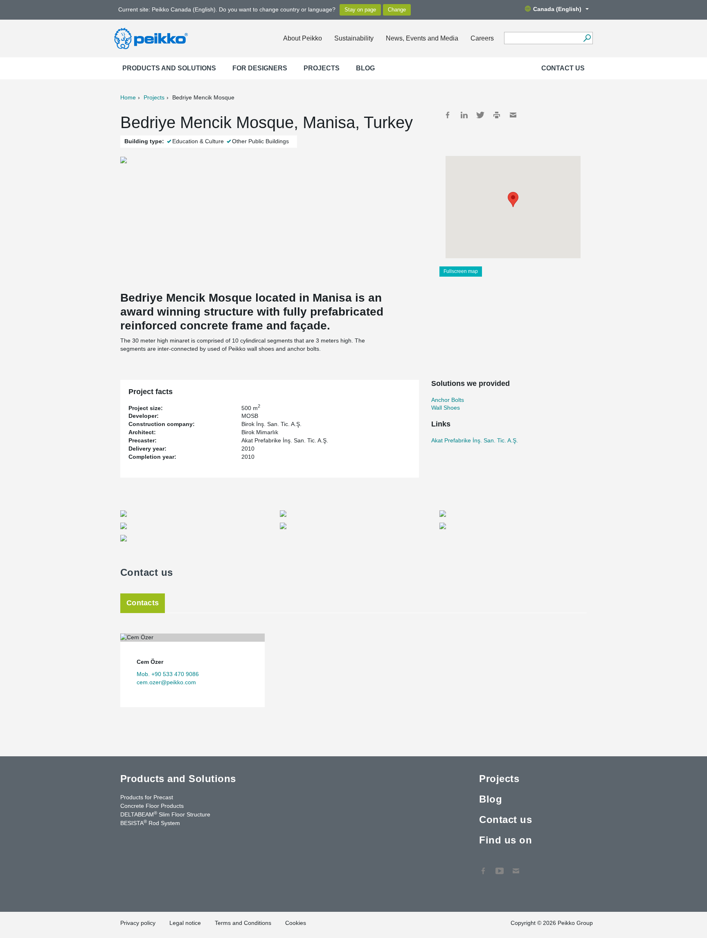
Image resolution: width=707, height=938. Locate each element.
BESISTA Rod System (150, 822)
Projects (322, 68)
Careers (482, 38)
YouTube (499, 867)
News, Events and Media (422, 38)
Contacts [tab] (142, 603)
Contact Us (516, 867)
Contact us (563, 68)
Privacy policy (137, 923)
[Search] (587, 38)
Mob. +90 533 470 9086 (168, 674)
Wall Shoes (445, 407)
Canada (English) (557, 9)
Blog (365, 68)
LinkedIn (464, 115)
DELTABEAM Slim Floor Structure (165, 814)
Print (497, 115)
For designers (259, 68)
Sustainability (354, 38)
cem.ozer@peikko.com (166, 682)
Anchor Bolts (447, 400)
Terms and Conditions (243, 923)
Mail (513, 115)
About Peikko (302, 38)
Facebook (448, 115)
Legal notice (185, 923)
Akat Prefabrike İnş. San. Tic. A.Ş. (474, 440)
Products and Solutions (169, 68)
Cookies (295, 923)
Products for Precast (146, 797)
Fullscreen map (461, 271)
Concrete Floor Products (152, 806)
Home (128, 97)
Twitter (480, 115)
